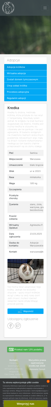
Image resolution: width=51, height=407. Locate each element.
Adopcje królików (16, 67)
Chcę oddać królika (17, 85)
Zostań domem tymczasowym (22, 79)
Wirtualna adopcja (16, 73)
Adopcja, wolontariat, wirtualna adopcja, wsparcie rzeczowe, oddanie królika (13, 370)
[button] (8, 272)
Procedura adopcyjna (18, 91)
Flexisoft (42, 369)
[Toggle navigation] (45, 8)
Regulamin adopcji (16, 98)
